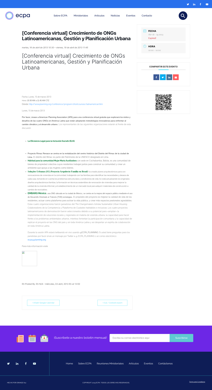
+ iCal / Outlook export (112, 303)
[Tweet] (163, 77)
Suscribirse (181, 338)
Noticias (115, 15)
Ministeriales (81, 15)
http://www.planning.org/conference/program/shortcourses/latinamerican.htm (66, 104)
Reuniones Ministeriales (110, 363)
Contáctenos (165, 363)
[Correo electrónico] (176, 77)
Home (69, 363)
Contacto (147, 15)
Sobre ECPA (60, 15)
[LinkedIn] (169, 77)
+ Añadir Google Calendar (43, 303)
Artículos (99, 15)
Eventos (130, 15)
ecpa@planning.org (37, 240)
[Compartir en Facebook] (156, 77)
